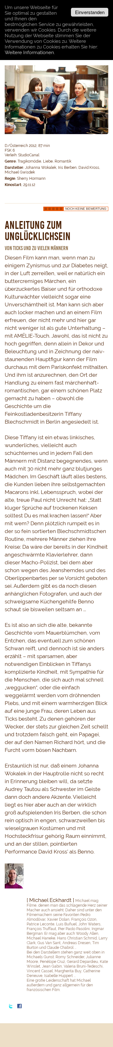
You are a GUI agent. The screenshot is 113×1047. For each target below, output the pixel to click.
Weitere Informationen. (30, 52)
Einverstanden (90, 12)
